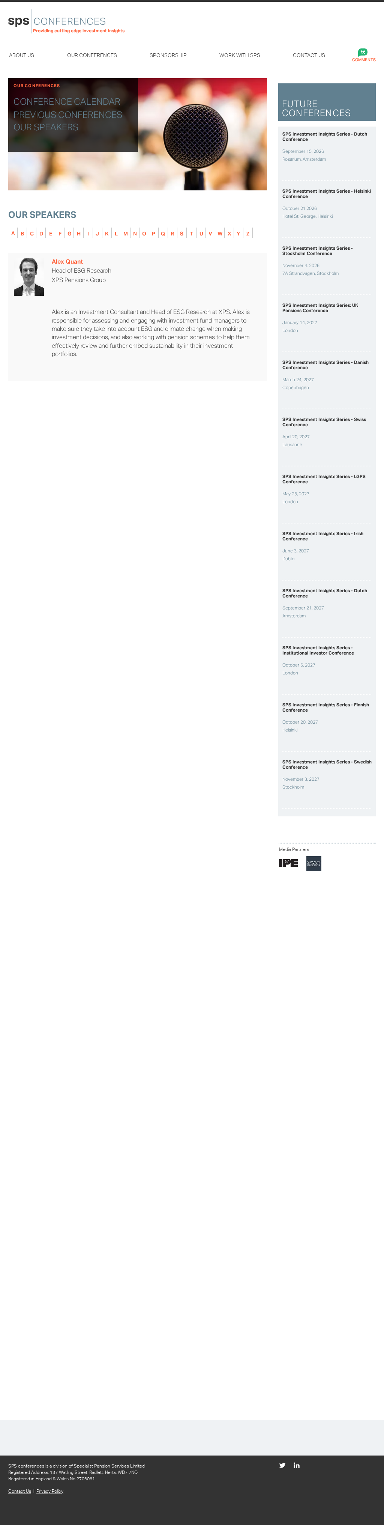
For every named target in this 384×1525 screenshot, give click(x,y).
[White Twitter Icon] (282, 1465)
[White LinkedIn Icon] (296, 1465)
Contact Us (19, 1491)
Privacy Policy (49, 1491)
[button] (32, 55)
